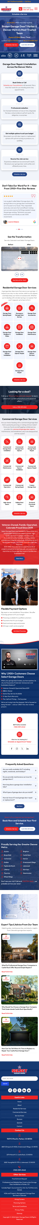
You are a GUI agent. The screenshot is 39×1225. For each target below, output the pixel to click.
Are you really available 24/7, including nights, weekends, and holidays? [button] (16, 770)
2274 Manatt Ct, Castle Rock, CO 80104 (19, 1155)
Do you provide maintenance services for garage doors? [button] (17, 778)
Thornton (7, 873)
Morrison (26, 870)
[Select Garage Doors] (6, 9)
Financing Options (19, 1203)
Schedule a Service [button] (19, 14)
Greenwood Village (29, 862)
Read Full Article (7, 972)
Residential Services (19, 1109)
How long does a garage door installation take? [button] (17, 786)
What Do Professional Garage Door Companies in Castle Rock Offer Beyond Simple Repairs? (19, 966)
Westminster (27, 873)
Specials (19, 1123)
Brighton (26, 851)
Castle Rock (27, 855)
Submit (5, 1084)
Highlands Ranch (9, 866)
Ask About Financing (20, 631)
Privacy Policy (19, 1210)
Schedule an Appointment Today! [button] (19, 742)
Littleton (6, 870)
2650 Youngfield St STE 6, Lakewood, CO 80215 (19, 1162)
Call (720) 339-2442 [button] (27, 45)
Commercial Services (19, 1112)
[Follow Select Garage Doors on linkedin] (24, 1090)
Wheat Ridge (8, 877)
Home (20, 1102)
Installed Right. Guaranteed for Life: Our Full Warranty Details (20, 1189)
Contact (19, 1126)
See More (19, 806)
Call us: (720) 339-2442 (19, 407)
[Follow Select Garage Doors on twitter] (20, 1090)
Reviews (19, 1119)
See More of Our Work (19, 280)
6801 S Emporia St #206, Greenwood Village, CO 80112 (20, 1147)
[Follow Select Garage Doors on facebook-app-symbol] (10, 1090)
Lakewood (26, 866)
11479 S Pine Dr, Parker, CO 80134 (19, 1139)
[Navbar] (36, 8)
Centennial (7, 859)
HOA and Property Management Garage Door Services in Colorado (19, 1194)
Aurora (6, 851)
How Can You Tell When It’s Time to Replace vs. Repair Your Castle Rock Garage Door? (18, 1049)
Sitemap (19, 1213)
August (6, 937)
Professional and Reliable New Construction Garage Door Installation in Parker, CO (19, 1183)
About (20, 1105)
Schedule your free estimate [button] (13, 85)
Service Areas (19, 1116)
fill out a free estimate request (20, 396)
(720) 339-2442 (28, 10)
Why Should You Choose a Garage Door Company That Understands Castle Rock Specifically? (19, 1008)
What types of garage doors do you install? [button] (18, 792)
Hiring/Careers (19, 1199)
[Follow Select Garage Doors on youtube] (29, 1090)
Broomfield (7, 855)
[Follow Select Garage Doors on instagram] (15, 1090)
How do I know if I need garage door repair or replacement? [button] (18, 799)
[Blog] (19, 948)
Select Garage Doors (22, 1217)
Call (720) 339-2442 (27, 829)
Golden (6, 862)
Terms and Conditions (19, 1206)
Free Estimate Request (19, 1179)
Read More (19, 558)
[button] (16, 229)
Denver (25, 859)
